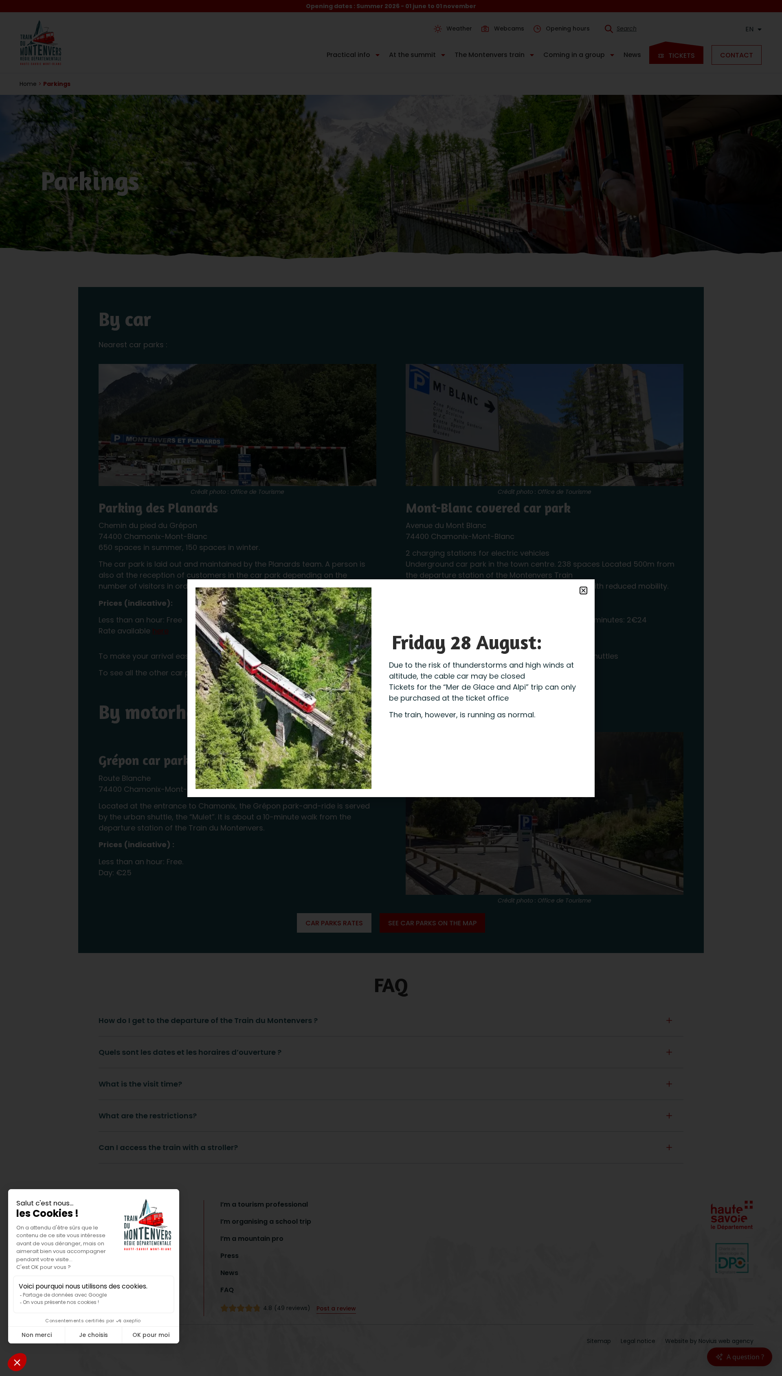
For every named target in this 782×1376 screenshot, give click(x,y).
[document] (391, 688)
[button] (583, 590)
